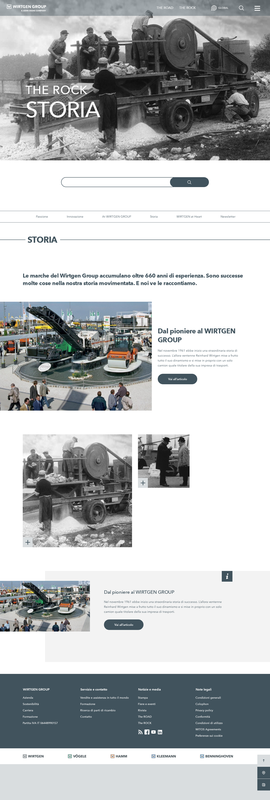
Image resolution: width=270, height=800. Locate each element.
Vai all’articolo (177, 379)
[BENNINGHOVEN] (223, 756)
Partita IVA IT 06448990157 (40, 723)
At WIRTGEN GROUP (116, 216)
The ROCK (144, 723)
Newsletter (228, 216)
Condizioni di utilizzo (209, 723)
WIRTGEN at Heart (189, 216)
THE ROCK (187, 8)
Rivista (142, 710)
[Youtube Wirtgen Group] (153, 731)
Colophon (202, 704)
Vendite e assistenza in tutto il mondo (104, 697)
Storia (154, 216)
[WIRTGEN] (40, 756)
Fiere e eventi (147, 704)
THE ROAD (165, 8)
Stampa (143, 697)
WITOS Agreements (208, 729)
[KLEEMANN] (170, 756)
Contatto (86, 716)
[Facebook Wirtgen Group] (146, 731)
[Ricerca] (241, 8)
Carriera (28, 710)
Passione (42, 216)
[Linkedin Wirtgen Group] (160, 731)
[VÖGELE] (84, 756)
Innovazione (75, 216)
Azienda (28, 697)
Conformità (202, 716)
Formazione (30, 716)
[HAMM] (125, 756)
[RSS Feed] (140, 731)
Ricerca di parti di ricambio (98, 710)
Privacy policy (204, 710)
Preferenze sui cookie (209, 735)
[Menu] (257, 7)
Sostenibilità (31, 704)
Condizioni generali (208, 697)
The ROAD (145, 716)
